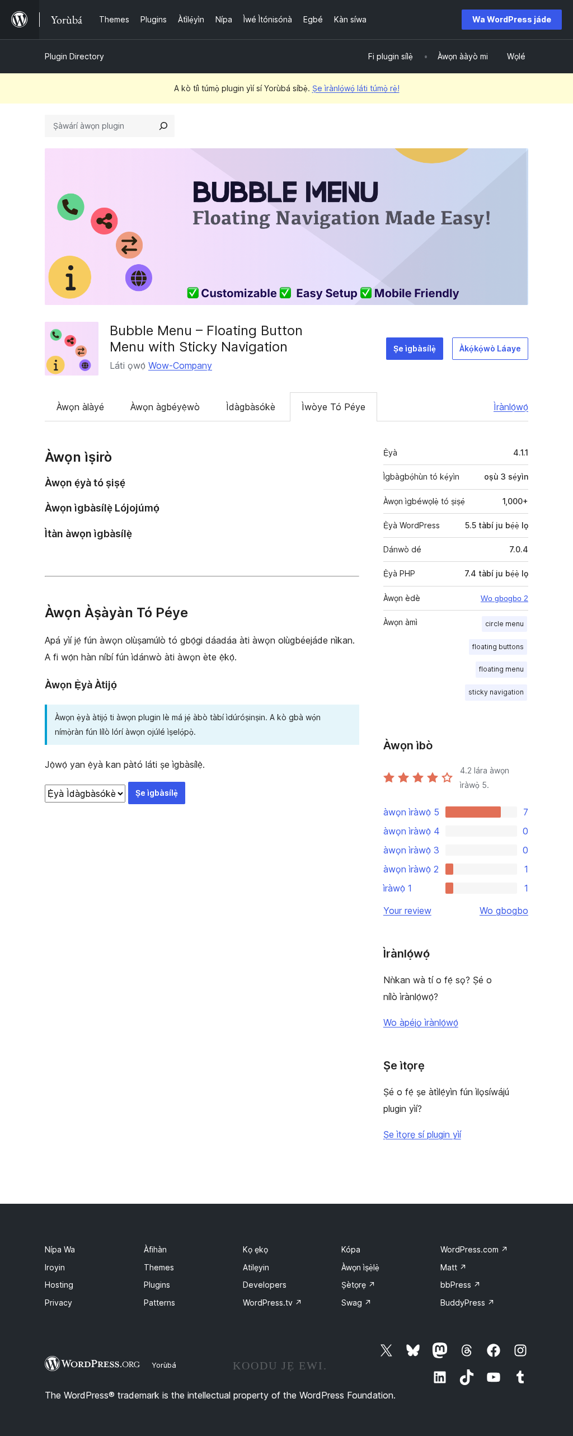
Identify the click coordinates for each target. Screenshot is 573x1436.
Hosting (59, 1284)
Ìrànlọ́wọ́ (511, 406)
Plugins (157, 1284)
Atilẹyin (256, 1267)
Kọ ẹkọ (255, 1249)
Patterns (159, 1302)
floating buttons (498, 646)
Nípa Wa (60, 1249)
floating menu (501, 669)
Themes (159, 1267)
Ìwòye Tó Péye (333, 406)
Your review (407, 910)
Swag (356, 1302)
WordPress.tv (272, 1302)
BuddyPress (467, 1302)
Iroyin (55, 1267)
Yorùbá (164, 1364)
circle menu (504, 624)
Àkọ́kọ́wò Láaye (490, 348)
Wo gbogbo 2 (504, 598)
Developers (264, 1284)
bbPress (460, 1284)
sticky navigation (496, 692)
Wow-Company (180, 365)
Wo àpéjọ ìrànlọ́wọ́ (420, 1022)
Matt (453, 1267)
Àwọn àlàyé (80, 406)
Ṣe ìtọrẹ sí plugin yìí (422, 1134)
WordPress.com (474, 1249)
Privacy (58, 1302)
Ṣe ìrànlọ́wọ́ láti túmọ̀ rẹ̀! (356, 88)
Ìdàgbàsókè (250, 406)
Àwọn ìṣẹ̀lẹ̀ (360, 1267)
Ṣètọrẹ (358, 1284)
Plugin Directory (74, 56)
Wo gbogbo (504, 910)
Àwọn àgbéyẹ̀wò (165, 406)
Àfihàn (155, 1249)
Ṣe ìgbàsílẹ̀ (414, 348)
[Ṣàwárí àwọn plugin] (163, 126)
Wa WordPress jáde (511, 19)
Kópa (350, 1249)
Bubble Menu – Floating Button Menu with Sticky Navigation (206, 338)
